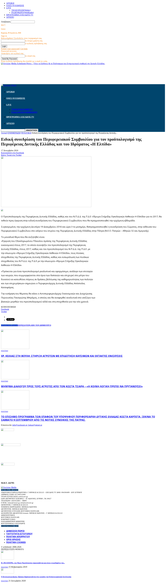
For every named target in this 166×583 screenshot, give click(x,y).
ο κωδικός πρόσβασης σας (36, 43)
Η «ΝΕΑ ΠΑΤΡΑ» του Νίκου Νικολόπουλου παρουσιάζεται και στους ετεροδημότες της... (33, 563)
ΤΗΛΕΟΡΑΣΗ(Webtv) (21, 10)
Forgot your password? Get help (14, 49)
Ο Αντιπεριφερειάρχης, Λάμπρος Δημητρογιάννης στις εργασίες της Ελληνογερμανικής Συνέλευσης (36, 577)
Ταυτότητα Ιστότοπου (19, 533)
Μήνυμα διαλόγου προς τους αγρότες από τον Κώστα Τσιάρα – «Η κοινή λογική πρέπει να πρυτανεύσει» (72, 386)
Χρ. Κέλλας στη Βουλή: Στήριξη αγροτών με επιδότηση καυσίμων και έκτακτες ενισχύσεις (62, 355)
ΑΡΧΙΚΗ (10, 3)
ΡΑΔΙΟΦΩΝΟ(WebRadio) (22, 12)
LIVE (8, 8)
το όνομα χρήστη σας (34, 41)
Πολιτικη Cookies (16, 542)
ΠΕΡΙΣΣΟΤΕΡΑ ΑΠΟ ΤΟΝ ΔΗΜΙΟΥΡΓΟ (34, 325)
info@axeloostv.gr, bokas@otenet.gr (27, 425)
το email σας (30, 56)
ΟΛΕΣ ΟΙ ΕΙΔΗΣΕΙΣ (15, 5)
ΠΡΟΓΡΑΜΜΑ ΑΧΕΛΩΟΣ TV (19, 15)
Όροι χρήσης (13, 539)
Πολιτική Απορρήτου (18, 536)
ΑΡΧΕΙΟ (10, 17)
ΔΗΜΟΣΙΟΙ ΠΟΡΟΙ (15, 531)
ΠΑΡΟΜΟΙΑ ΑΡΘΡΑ (9, 325)
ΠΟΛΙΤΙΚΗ (4, 351)
